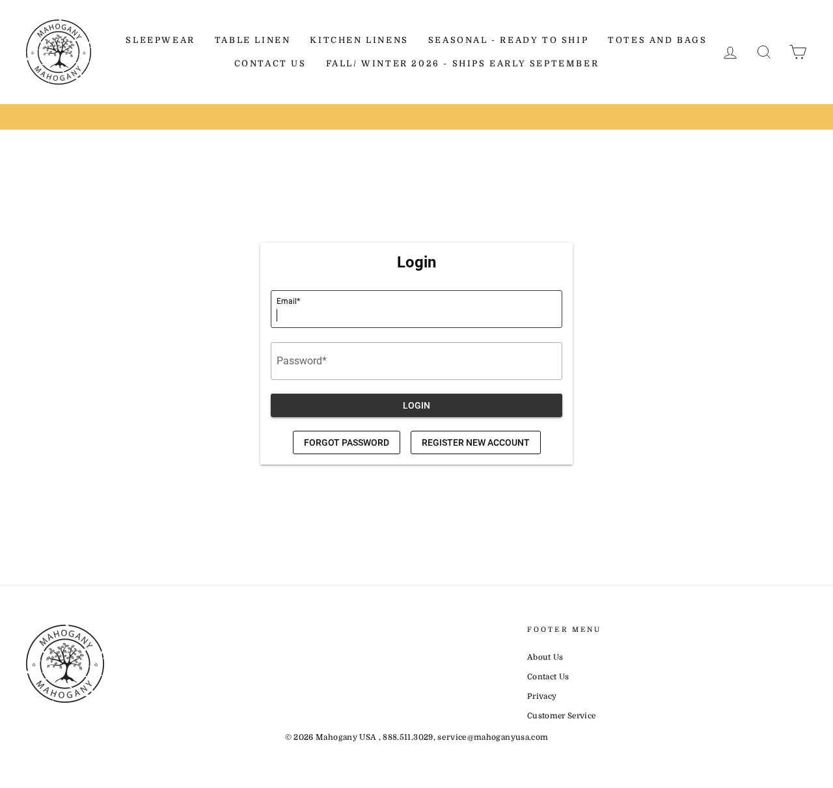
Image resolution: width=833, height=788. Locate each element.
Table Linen (253, 40)
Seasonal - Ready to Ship (508, 40)
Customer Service (561, 715)
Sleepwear (160, 40)
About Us (545, 657)
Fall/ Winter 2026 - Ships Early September (462, 63)
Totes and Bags (657, 40)
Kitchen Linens (359, 40)
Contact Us (270, 63)
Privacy (541, 696)
